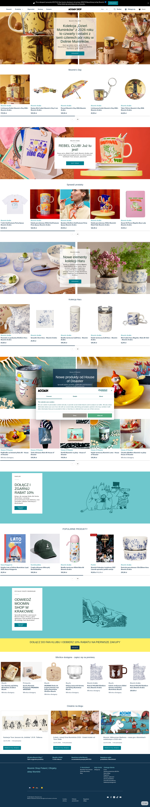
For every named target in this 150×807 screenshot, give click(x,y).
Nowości (9, 9)
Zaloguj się (97, 769)
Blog (81, 773)
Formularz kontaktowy (110, 780)
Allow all (99, 415)
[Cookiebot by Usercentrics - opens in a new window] (99, 390)
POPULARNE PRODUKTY (75, 529)
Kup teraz (75, 163)
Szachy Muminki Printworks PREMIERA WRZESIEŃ (31, 687)
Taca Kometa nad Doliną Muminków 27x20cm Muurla (9, 687)
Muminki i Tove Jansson (86, 769)
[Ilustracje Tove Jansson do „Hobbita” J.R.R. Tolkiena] (25, 722)
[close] (148, 3)
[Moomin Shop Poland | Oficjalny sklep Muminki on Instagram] (114, 798)
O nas (105, 769)
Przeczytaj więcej (12, 748)
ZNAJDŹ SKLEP (20, 624)
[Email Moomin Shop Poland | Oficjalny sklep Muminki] (108, 798)
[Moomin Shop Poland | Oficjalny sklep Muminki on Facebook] (111, 798)
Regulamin (106, 775)
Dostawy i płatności (109, 777)
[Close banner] (111, 390)
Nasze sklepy (107, 773)
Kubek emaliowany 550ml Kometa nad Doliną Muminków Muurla (117, 687)
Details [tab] (75, 396)
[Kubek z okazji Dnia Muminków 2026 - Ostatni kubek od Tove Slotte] (75, 722)
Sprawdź (113, 3)
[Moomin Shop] (75, 9)
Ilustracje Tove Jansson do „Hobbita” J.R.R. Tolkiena (22, 737)
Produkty (18, 9)
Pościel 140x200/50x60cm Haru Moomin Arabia (96, 687)
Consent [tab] (49, 396)
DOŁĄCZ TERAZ (21, 507)
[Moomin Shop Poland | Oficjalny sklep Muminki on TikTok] (117, 798)
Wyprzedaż (31, 9)
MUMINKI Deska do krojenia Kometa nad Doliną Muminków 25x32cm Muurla (51, 688)
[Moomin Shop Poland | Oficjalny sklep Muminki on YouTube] (120, 798)
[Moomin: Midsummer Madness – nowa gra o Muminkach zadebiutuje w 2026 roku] (125, 722)
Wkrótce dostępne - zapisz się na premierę (75, 657)
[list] (75, 95)
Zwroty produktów (109, 779)
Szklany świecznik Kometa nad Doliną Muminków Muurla (75, 687)
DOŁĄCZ (75, 647)
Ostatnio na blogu (75, 706)
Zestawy (40, 9)
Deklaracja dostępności (110, 782)
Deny (74, 415)
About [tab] (101, 396)
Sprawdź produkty (75, 184)
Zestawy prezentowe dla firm (111, 771)
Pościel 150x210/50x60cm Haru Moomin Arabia (139, 687)
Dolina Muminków (85, 771)
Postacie (49, 9)
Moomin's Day (75, 70)
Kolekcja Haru (75, 299)
